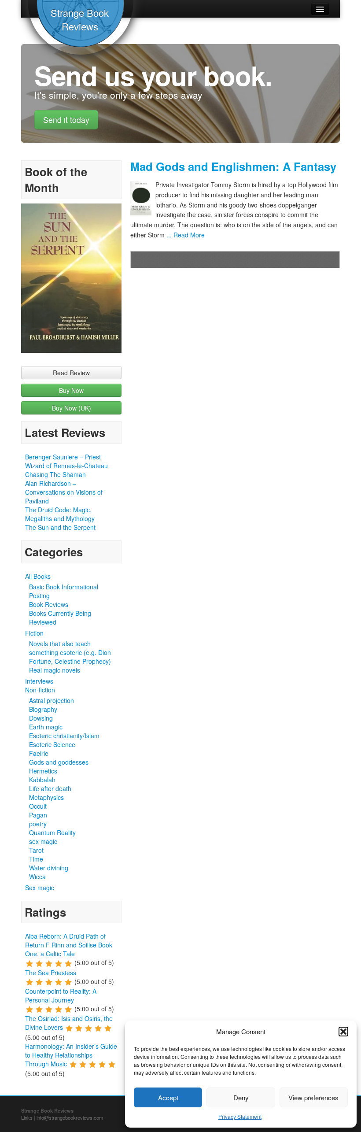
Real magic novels (54, 670)
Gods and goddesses (58, 762)
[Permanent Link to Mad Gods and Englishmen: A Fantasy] (142, 198)
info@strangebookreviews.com (70, 1117)
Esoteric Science (52, 744)
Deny (241, 1097)
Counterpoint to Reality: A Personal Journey (60, 995)
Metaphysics (46, 797)
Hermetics (43, 770)
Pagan (38, 814)
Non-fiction (40, 689)
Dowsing (41, 718)
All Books (38, 576)
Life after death (50, 788)
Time (36, 859)
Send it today (66, 119)
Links (27, 1117)
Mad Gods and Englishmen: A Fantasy (233, 166)
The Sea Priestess (50, 972)
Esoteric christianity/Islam (64, 735)
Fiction (34, 633)
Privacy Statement (240, 1116)
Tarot (36, 850)
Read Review (71, 372)
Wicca (37, 876)
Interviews (39, 681)
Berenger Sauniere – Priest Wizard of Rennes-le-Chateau (66, 461)
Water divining (48, 867)
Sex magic (39, 887)
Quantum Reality (52, 832)
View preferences (313, 1097)
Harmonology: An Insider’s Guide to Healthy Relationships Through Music (71, 1055)
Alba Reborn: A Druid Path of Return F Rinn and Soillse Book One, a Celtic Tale (68, 945)
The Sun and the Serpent (60, 527)
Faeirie (38, 753)
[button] (343, 1031)
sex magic (43, 841)
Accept (168, 1097)
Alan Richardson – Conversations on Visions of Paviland (64, 492)
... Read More (185, 234)
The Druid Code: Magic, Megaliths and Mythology (60, 514)
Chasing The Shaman (55, 474)
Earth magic (46, 726)
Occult (38, 806)
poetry (38, 823)
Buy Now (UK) (71, 407)
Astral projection (51, 700)
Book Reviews (48, 604)
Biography (43, 709)
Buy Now (71, 390)
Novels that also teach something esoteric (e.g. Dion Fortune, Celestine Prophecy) (70, 652)
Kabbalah (42, 779)
